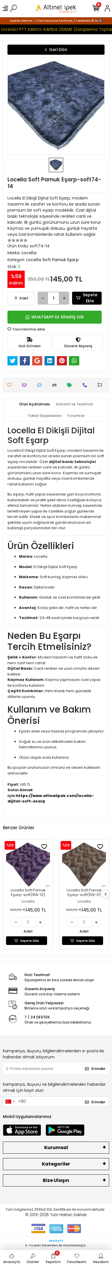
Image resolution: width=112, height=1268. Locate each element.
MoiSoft (56, 1240)
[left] (6, 894)
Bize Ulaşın (56, 1180)
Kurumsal (56, 1147)
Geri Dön (58, 49)
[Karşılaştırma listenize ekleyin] (56, 385)
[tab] (34, 404)
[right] (106, 894)
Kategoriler (56, 1164)
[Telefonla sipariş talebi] (86, 385)
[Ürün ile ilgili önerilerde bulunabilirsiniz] (101, 385)
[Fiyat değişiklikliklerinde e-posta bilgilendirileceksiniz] (71, 385)
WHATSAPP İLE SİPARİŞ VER (57, 317)
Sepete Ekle (90, 298)
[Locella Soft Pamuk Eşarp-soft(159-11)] (59, 864)
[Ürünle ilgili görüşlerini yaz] (41, 385)
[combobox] (9, 1101)
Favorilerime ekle (28, 329)
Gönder (98, 1068)
